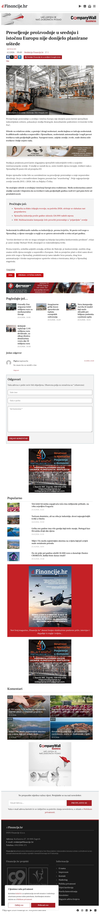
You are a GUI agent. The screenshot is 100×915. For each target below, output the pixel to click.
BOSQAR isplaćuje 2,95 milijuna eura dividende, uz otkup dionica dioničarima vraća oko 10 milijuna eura (24, 335)
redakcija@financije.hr (24, 842)
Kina (10, 275)
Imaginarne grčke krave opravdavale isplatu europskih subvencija (53, 310)
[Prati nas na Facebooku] (78, 910)
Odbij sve (19, 905)
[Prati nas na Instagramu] (82, 910)
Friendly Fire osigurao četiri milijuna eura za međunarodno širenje (25, 309)
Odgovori (16, 370)
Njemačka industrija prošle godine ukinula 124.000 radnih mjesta (43, 215)
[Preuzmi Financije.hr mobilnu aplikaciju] (80, 6)
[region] (32, 897)
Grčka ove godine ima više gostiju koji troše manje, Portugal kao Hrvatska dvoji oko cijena (61, 529)
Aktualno (11, 49)
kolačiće (19, 893)
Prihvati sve (43, 905)
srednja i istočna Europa (29, 275)
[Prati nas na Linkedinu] (86, 910)
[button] (8, 57)
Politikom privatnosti (24, 899)
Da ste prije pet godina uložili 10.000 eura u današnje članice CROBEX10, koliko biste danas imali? (60, 554)
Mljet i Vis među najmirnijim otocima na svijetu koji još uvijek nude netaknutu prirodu (60, 542)
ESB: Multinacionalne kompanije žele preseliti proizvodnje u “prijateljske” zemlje (51, 220)
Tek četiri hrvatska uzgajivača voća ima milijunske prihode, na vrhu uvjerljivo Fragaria (60, 505)
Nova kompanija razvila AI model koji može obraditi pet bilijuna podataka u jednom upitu (86, 310)
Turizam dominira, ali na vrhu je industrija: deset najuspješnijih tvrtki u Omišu (61, 517)
